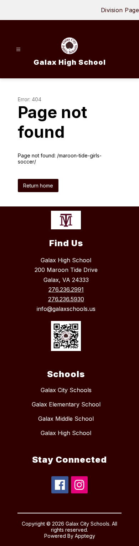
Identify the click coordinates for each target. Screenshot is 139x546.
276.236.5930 (66, 299)
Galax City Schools (66, 390)
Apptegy (85, 536)
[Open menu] (18, 49)
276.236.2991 (66, 289)
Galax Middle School (66, 418)
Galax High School (66, 433)
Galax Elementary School (66, 404)
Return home (38, 185)
